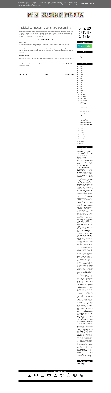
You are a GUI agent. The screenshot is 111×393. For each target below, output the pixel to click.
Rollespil (82, 275)
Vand (78, 311)
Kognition (79, 230)
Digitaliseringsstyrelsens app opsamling (85, 120)
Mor (89, 249)
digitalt (80, 327)
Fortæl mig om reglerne (85, 113)
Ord (89, 260)
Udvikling (90, 305)
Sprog (78, 286)
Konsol (91, 232)
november (82, 96)
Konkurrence (83, 232)
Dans (83, 175)
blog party (89, 321)
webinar (82, 357)
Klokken (88, 228)
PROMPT (80, 265)
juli (80, 126)
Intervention (80, 224)
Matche (90, 244)
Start (46, 74)
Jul (80, 227)
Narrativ (78, 256)
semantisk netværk (81, 340)
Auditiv (84, 157)
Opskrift (81, 260)
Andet (81, 152)
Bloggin (86, 160)
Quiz (90, 271)
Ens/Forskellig (82, 185)
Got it (92, 4)
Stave (83, 290)
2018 (80, 82)
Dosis (80, 179)
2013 (80, 92)
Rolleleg (90, 273)
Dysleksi (31, 63)
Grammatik (90, 208)
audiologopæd (88, 318)
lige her (26, 58)
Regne (82, 272)
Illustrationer (88, 219)
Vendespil (79, 313)
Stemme (89, 290)
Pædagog (79, 271)
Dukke (88, 179)
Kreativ (90, 233)
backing (78, 321)
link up (90, 332)
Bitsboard (89, 159)
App (27, 63)
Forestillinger (88, 199)
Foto (78, 204)
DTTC (78, 175)
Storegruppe (79, 292)
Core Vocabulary (88, 172)
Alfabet (78, 149)
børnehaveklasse (81, 324)
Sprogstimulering (81, 289)
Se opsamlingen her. (24, 55)
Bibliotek (82, 159)
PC (67, 63)
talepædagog (80, 354)
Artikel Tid (83, 155)
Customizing (79, 173)
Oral (85, 260)
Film (84, 190)
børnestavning (89, 326)
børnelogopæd (80, 326)
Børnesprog (80, 170)
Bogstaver (79, 162)
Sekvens (89, 278)
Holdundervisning (80, 214)
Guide (78, 213)
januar (81, 138)
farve (89, 327)
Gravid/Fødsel (89, 210)
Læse (84, 242)
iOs (39, 63)
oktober (82, 98)
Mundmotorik (79, 254)
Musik (85, 254)
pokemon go (88, 337)
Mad (85, 244)
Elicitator (87, 184)
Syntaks (89, 292)
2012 (80, 141)
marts (81, 134)
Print (86, 268)
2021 (80, 76)
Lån (90, 241)
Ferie (81, 190)
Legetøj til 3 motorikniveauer (84, 106)
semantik (87, 338)
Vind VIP (82, 109)
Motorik (84, 250)
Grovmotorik (82, 211)
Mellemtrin (89, 246)
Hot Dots (89, 214)
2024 (80, 70)
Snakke (79, 282)
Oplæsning (89, 259)
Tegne (90, 295)
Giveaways (87, 207)
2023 (80, 72)
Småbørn (86, 281)
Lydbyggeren (88, 239)
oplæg (78, 337)
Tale (81, 295)
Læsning (90, 242)
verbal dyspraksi (87, 355)
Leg (81, 236)
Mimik (78, 249)
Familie (79, 187)
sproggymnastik (82, 344)
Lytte (84, 241)
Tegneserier (82, 296)
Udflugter (87, 302)
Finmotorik (89, 190)
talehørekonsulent (82, 350)
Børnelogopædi (81, 169)
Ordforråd (79, 263)
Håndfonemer (80, 217)
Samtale (87, 277)
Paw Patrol (90, 265)
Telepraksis (79, 297)
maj (81, 130)
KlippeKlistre (80, 228)
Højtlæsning (89, 217)
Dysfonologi (82, 181)
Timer (90, 297)
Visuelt (81, 314)
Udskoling (70, 63)
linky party (79, 334)
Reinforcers (88, 272)
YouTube (79, 318)
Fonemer (87, 192)
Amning (83, 149)
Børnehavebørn (82, 165)
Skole (89, 279)
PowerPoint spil (80, 268)
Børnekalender (85, 167)
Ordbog (88, 262)
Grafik (85, 208)
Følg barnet (87, 205)
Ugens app (89, 308)
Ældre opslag (69, 74)
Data (89, 175)
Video (90, 313)
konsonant (90, 331)
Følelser (80, 205)
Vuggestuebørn (81, 316)
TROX (84, 293)
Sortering (82, 284)
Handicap (36, 63)
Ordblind (64, 63)
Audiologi (79, 157)
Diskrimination (89, 178)
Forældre (86, 202)
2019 (80, 80)
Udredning (79, 303)
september (82, 100)
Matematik (81, 246)
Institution (89, 222)
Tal (91, 293)
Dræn (84, 179)
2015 (80, 88)
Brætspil (88, 162)
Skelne (83, 279)
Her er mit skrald (84, 117)
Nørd (84, 257)
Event (90, 185)
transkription (79, 355)
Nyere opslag (22, 74)
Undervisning (83, 310)
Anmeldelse (83, 153)
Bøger (78, 163)
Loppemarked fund (84, 115)
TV (88, 293)
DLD (90, 173)
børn (78, 323)
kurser (79, 332)
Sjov (78, 279)
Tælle (91, 300)
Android (24, 63)
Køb (81, 235)
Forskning (89, 201)
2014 (80, 90)
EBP (87, 182)
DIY (85, 173)
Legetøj (79, 238)
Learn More (84, 4)
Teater (86, 295)
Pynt (90, 269)
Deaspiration (79, 176)
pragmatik (79, 338)
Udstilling (78, 305)
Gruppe (89, 211)
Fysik (91, 204)
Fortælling (79, 202)
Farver (90, 188)
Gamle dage (79, 207)
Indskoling (80, 221)
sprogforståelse (89, 343)
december (82, 94)
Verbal (86, 313)
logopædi (59, 63)
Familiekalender (88, 187)
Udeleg (80, 302)
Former (84, 201)
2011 (80, 143)
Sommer (90, 282)
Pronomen (84, 269)
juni (81, 128)
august (81, 102)
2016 (80, 86)
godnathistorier (85, 329)
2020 (80, 78)
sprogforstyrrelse (80, 343)
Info (91, 221)
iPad (42, 63)
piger (82, 337)
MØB (90, 254)
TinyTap (78, 299)
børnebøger (88, 323)
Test (85, 297)
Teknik (89, 296)
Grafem (79, 208)
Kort (85, 233)
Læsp (81, 244)
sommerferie (82, 341)
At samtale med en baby (85, 122)
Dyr (91, 179)
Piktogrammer (81, 266)
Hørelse (81, 219)
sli (77, 341)
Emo (91, 184)
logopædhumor (87, 334)
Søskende (79, 293)
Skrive (78, 281)
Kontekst (80, 233)
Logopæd (54, 63)
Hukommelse (86, 216)
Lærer (78, 242)
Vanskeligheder (22, 65)
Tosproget (85, 299)
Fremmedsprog (85, 204)
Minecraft (84, 249)
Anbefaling (89, 149)
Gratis (80, 210)
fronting (78, 329)
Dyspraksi (82, 182)
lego (85, 332)
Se (83, 278)
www (27, 65)
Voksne (88, 314)
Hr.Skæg (79, 216)
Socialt (85, 282)
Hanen (89, 213)
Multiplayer (79, 253)
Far (86, 188)
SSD (89, 275)
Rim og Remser (81, 273)
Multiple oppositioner (87, 253)
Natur (83, 256)
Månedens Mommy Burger (86, 124)
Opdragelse (89, 257)
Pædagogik (85, 271)
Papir (84, 265)
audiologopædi (85, 319)
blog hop (83, 321)
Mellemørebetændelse (85, 247)
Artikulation (89, 155)
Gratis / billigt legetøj (84, 111)
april (81, 132)
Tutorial (85, 300)
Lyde (78, 241)
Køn (85, 235)
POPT (91, 263)
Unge (90, 310)
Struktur (84, 292)
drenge (84, 327)
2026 (80, 66)
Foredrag (79, 199)
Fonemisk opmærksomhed (82, 193)
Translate (88, 365)
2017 (80, 84)
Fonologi (90, 195)
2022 (80, 74)
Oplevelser (82, 259)
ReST (78, 272)
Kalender (87, 227)
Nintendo (78, 257)
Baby (91, 157)
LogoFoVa (88, 238)
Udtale (83, 305)
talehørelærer (80, 352)
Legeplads (88, 236)
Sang (78, 278)
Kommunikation (47, 63)
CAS (89, 170)
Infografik (82, 222)
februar (82, 136)
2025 (80, 68)
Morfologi (79, 250)
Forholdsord (79, 201)
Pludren (88, 266)
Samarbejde (79, 277)
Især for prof (89, 226)
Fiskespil (81, 192)
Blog (78, 160)
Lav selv (90, 235)
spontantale (89, 341)
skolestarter (88, 340)
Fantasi (81, 188)
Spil (89, 284)
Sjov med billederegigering (86, 103)
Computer (79, 172)
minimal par (88, 335)
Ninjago (88, 256)
